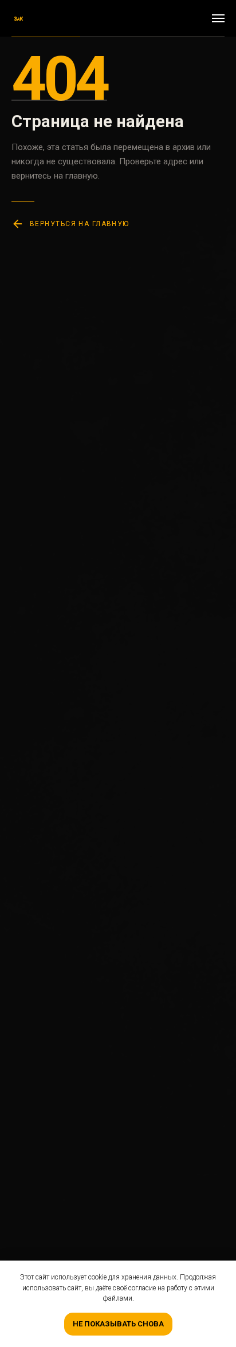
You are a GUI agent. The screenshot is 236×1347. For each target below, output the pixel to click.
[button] (195, 18)
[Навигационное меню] (218, 18)
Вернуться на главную (79, 224)
